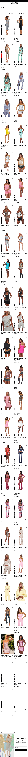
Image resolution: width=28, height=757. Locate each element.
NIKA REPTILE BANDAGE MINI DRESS (19, 413)
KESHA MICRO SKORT (19, 709)
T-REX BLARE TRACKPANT (17, 493)
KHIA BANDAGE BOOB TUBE (19, 120)
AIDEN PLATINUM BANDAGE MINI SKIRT (5, 548)
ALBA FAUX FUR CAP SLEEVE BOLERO (5, 628)
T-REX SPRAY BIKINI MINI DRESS (5, 466)
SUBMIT (21, 750)
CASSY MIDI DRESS (18, 145)
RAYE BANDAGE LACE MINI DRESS (5, 146)
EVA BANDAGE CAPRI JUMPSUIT (5, 38)
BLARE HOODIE (4, 92)
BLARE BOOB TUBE (5, 199)
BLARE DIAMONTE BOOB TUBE (19, 628)
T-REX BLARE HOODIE (5, 492)
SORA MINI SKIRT (18, 280)
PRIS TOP (3, 358)
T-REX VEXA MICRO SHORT (18, 387)
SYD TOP (16, 225)
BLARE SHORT (17, 199)
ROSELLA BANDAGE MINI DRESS (5, 281)
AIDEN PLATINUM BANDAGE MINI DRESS (6, 656)
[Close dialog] (26, 733)
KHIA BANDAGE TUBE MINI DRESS (5, 438)
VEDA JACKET (17, 603)
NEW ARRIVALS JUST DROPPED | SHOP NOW (14, 0)
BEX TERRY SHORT (18, 332)
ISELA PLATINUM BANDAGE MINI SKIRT (5, 174)
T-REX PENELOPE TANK (6, 386)
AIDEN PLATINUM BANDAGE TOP (5, 226)
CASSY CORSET (17, 173)
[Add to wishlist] (13, 17)
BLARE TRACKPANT (18, 64)
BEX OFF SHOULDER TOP (5, 333)
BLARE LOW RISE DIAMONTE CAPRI (18, 576)
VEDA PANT (3, 603)
